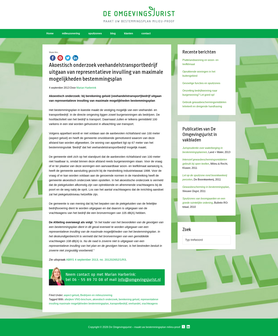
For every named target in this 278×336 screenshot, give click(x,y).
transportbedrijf (118, 303)
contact (146, 33)
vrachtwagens (150, 303)
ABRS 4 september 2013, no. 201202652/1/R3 (96, 259)
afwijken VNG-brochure (78, 299)
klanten (128, 33)
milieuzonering (71, 33)
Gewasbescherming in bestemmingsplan (205, 187)
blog (113, 33)
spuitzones (95, 33)
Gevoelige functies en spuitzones (201, 83)
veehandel (134, 303)
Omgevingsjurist (139, 14)
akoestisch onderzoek (105, 299)
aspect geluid (71, 295)
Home (50, 33)
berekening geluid (129, 299)
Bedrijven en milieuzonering (96, 295)
